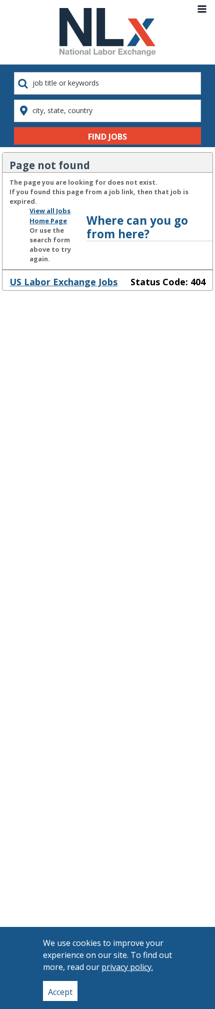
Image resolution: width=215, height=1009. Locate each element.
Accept (60, 991)
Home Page (48, 220)
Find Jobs (107, 136)
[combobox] (107, 83)
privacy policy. (127, 966)
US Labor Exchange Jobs (64, 282)
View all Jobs (50, 210)
